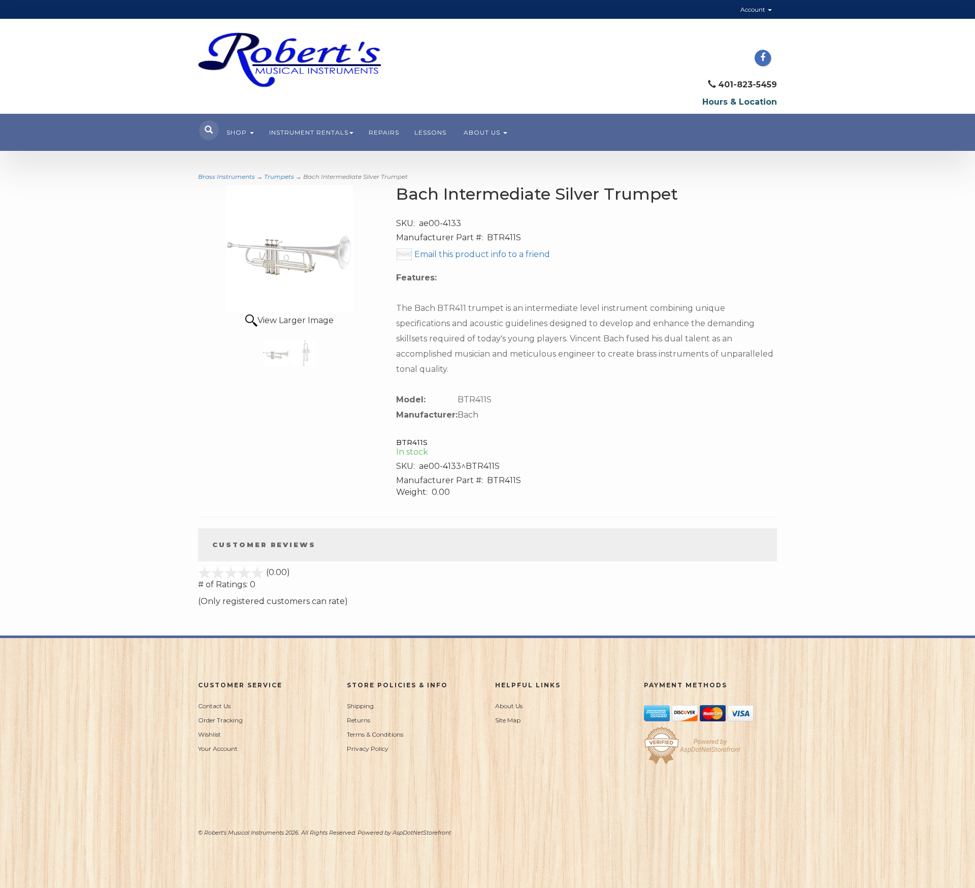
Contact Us (214, 706)
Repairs (384, 132)
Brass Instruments (226, 176)
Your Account (218, 748)
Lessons (430, 132)
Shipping (360, 706)
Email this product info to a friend (482, 254)
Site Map (508, 720)
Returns (358, 720)
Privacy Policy (367, 748)
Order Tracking (220, 720)
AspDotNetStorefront (422, 832)
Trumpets (279, 176)
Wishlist (209, 734)
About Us (483, 132)
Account (753, 9)
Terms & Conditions (375, 734)
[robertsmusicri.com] (289, 60)
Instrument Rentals (308, 132)
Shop (237, 132)
